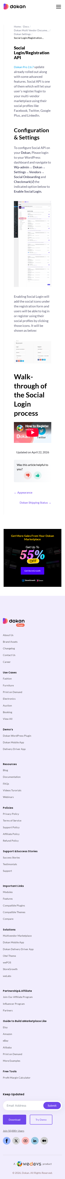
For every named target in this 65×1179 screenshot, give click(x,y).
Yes (38, 475)
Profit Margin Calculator (17, 1077)
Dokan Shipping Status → (35, 502)
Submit (52, 1105)
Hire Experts (24, 559)
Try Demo (41, 1119)
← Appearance (23, 492)
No (28, 475)
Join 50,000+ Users (13, 1130)
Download (14, 1119)
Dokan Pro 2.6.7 (24, 67)
